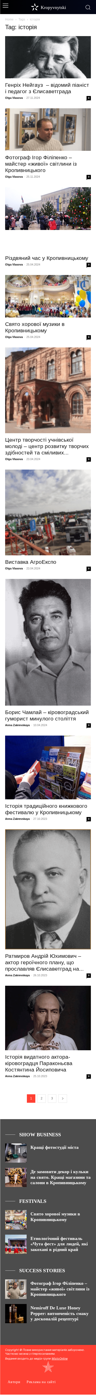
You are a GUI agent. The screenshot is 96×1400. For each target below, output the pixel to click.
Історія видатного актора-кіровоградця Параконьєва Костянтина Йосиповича (38, 1063)
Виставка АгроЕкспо (30, 562)
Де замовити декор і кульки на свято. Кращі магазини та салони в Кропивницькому (60, 1177)
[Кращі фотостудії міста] (16, 1153)
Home (9, 19)
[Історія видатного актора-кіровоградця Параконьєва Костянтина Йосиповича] (48, 1018)
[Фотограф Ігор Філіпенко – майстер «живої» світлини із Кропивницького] (48, 129)
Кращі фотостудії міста (54, 1147)
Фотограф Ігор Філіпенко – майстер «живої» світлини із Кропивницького (41, 163)
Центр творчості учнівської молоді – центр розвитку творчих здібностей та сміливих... (47, 446)
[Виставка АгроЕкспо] (48, 512)
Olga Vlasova (14, 97)
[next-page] (62, 1098)
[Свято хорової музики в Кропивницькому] (48, 296)
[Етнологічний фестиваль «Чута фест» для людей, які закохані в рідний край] (16, 1244)
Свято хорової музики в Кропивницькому (55, 1216)
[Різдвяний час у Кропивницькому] (48, 219)
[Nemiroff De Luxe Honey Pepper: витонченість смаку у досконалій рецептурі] (16, 1313)
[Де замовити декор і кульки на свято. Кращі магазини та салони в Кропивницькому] (16, 1177)
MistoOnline (60, 1358)
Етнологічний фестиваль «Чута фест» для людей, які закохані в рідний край (59, 1244)
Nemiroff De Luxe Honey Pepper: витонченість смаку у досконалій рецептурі (59, 1313)
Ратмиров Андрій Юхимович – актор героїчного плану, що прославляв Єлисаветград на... (44, 962)
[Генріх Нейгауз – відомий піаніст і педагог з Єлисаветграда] (48, 57)
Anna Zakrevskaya (17, 725)
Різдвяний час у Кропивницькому (46, 258)
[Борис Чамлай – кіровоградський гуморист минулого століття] (48, 642)
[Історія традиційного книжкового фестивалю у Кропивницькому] (48, 767)
